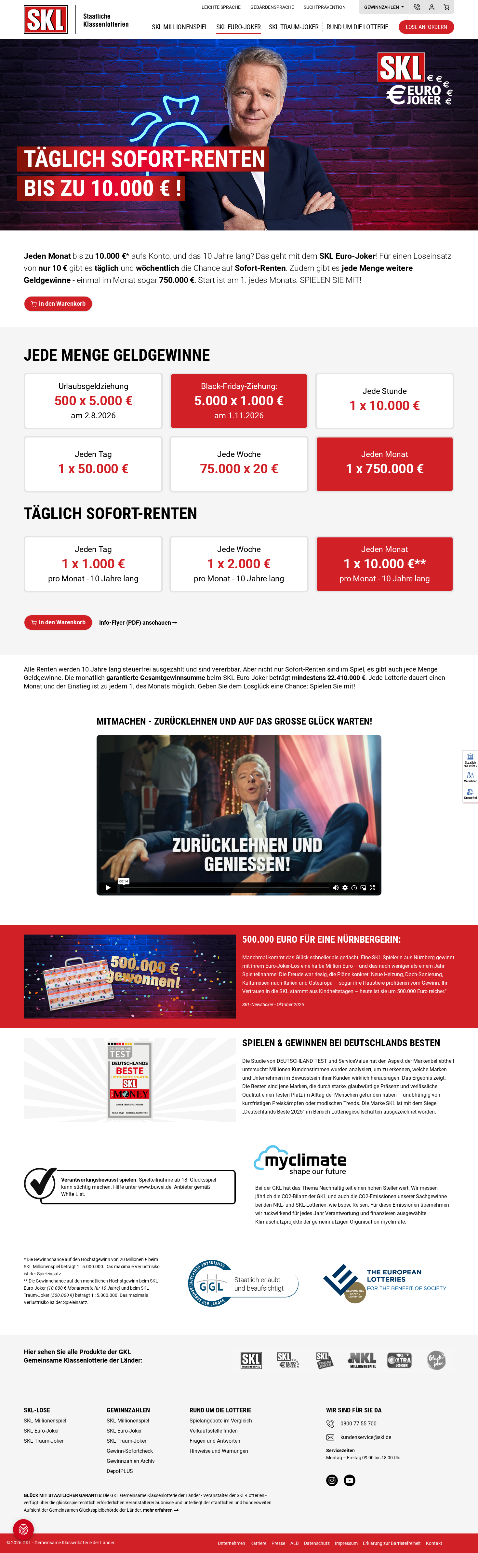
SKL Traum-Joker (43, 1441)
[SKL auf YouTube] (349, 1480)
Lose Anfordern (426, 26)
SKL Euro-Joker (41, 1431)
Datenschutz (317, 1543)
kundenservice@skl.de (365, 1437)
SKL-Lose (37, 1410)
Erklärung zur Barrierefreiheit (392, 1543)
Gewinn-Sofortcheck (130, 1451)
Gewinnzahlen (382, 7)
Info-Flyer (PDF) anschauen (135, 622)
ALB (294, 1543)
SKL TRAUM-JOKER (294, 27)
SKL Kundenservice (416, 7)
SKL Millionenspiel (180, 27)
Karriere (258, 1543)
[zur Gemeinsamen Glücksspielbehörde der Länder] (239, 1282)
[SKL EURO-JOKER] (288, 1360)
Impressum (346, 1543)
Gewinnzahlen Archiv (131, 1461)
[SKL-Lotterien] (76, 9)
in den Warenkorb (62, 303)
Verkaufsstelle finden (214, 1431)
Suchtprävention (325, 7)
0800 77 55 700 (358, 1424)
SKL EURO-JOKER (238, 27)
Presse (278, 1543)
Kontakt (434, 1543)
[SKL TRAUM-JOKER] (325, 1360)
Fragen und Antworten (215, 1441)
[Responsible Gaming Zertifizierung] (384, 1282)
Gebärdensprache (272, 7)
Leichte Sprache (221, 7)
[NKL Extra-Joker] (399, 1360)
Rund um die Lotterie (357, 27)
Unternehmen (231, 1543)
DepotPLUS (431, 7)
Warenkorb (446, 7)
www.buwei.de (154, 1187)
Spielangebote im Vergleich (221, 1421)
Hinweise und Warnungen (219, 1451)
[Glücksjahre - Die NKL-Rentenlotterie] (436, 1360)
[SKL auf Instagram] (332, 1480)
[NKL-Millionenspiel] (362, 1360)
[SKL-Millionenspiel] (251, 1360)
